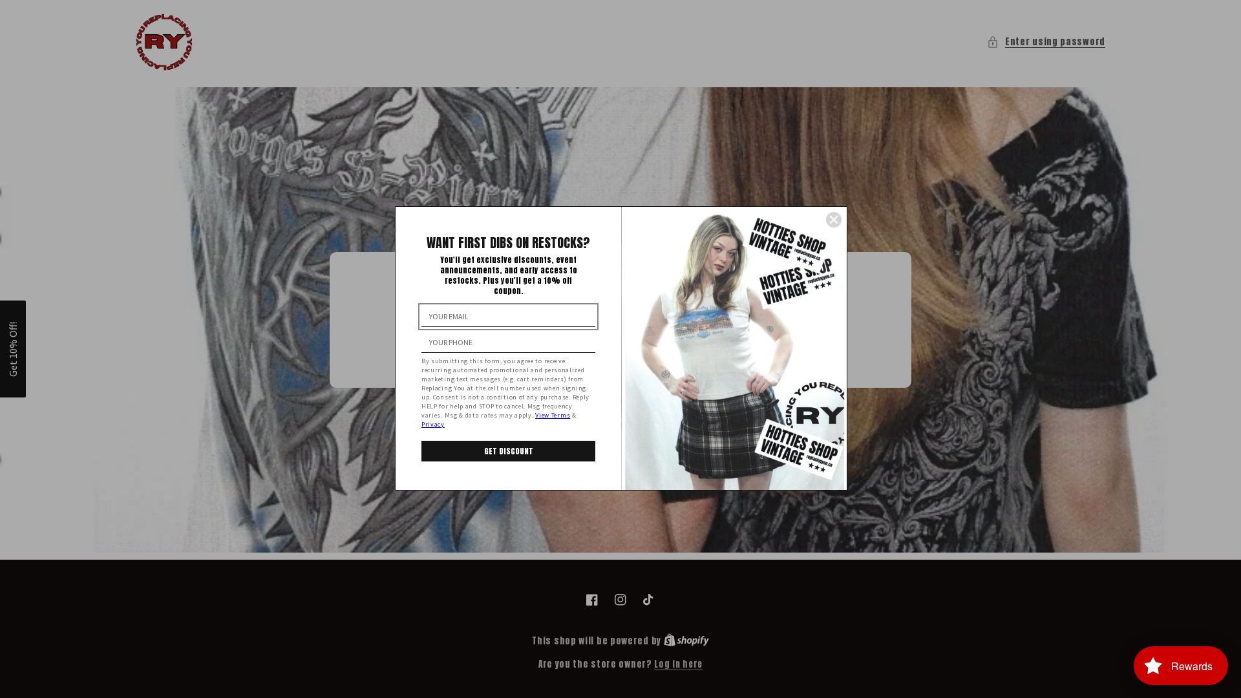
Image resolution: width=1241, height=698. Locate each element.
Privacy (433, 424)
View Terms (552, 415)
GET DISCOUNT (508, 451)
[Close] (834, 219)
